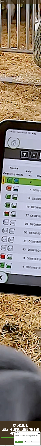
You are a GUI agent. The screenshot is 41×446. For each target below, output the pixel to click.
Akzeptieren (19, 441)
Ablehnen (26, 441)
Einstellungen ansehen (35, 441)
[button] (39, 433)
